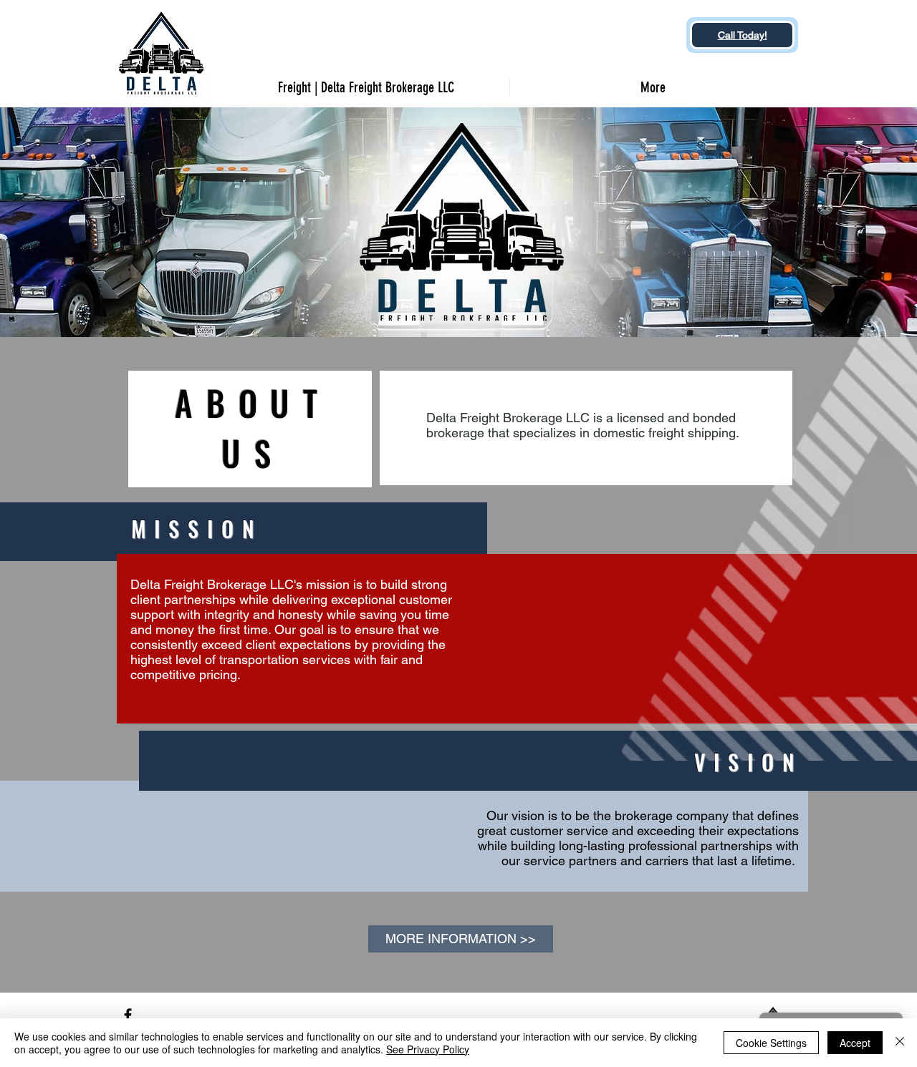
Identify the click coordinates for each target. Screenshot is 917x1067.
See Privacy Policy (427, 1049)
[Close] (899, 1043)
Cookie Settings (771, 1043)
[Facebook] (128, 1015)
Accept (855, 1043)
